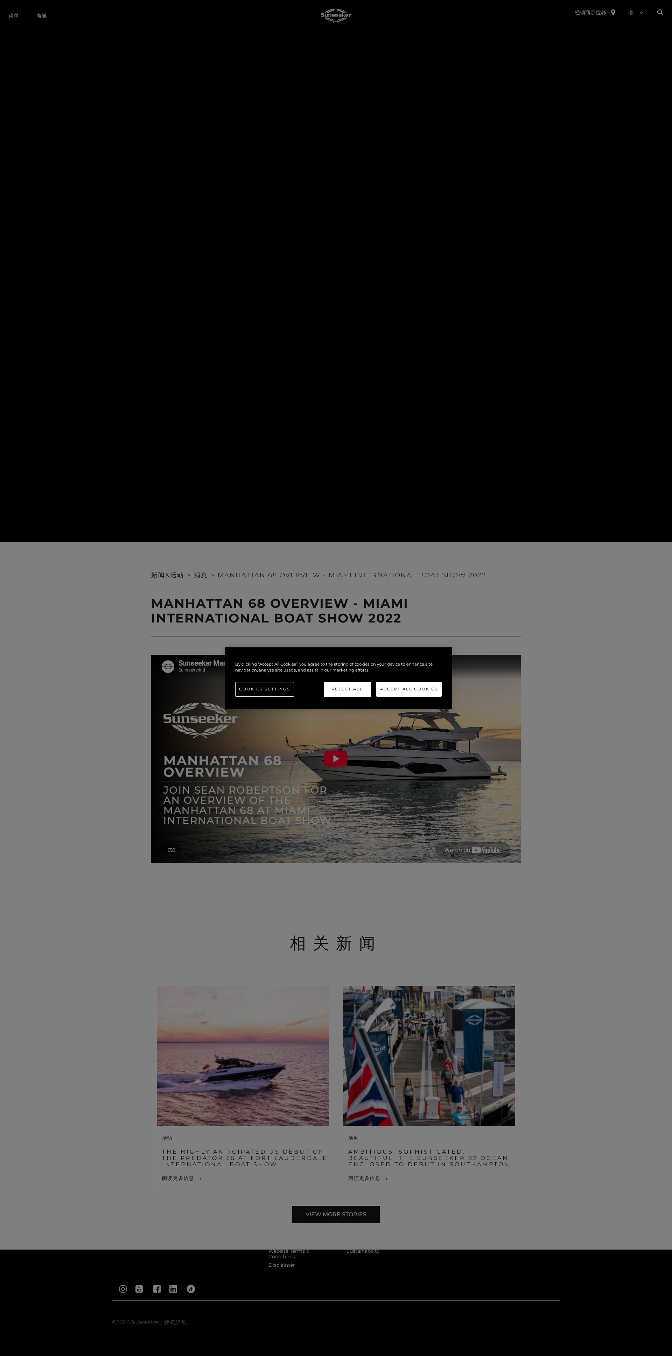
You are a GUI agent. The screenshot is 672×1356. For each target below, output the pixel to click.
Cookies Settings (264, 689)
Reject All (347, 689)
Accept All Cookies (409, 689)
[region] (338, 678)
